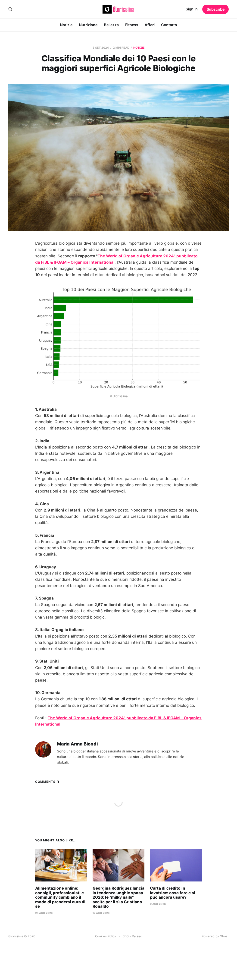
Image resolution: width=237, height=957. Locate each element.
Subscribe (216, 9)
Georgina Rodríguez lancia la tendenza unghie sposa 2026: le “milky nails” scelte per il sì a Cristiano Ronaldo (118, 897)
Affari (150, 24)
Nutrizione (88, 24)
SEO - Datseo (132, 936)
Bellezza (111, 24)
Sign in (192, 9)
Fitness (131, 24)
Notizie (66, 24)
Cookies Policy (105, 936)
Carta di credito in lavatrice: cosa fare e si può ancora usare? (172, 893)
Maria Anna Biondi (77, 744)
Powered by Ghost (215, 936)
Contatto (169, 24)
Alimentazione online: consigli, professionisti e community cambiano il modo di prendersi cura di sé (60, 897)
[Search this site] (10, 9)
